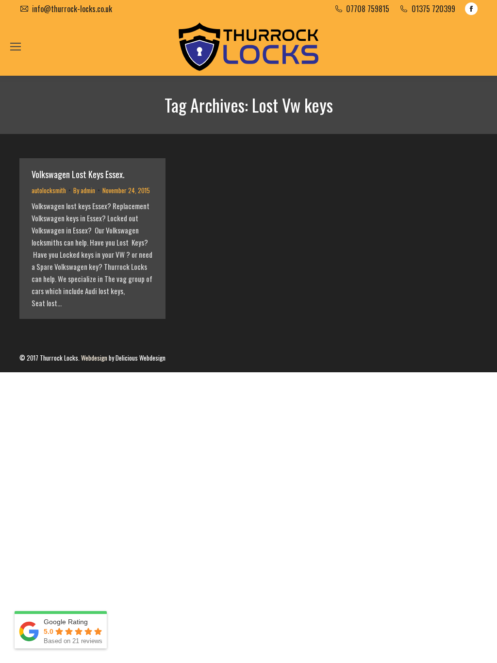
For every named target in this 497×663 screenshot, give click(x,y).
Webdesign (94, 358)
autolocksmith (49, 190)
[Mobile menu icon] (15, 46)
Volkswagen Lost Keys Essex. (78, 174)
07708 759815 (367, 8)
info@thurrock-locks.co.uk (72, 8)
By (84, 190)
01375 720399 (433, 8)
